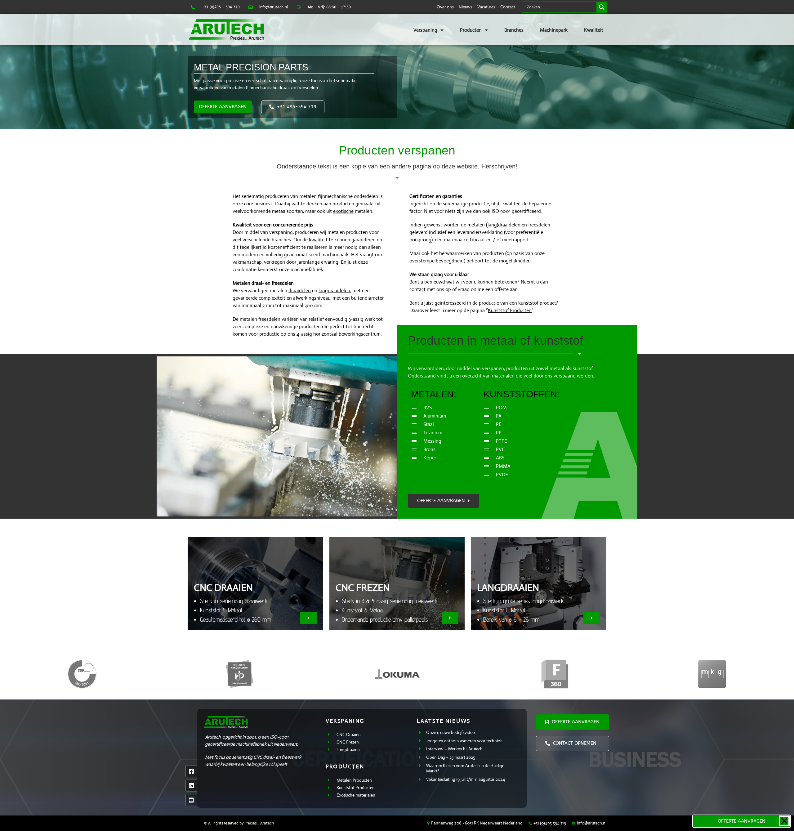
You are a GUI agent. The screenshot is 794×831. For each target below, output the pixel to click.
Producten (471, 30)
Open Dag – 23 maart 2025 (450, 757)
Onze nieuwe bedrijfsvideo (450, 732)
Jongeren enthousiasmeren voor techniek (464, 741)
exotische (343, 211)
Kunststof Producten (510, 310)
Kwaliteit (593, 30)
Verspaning (425, 30)
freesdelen (269, 319)
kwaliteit (318, 239)
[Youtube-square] (191, 800)
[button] (308, 618)
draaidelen (299, 290)
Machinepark (554, 30)
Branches (514, 30)
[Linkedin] (191, 786)
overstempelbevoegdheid (436, 260)
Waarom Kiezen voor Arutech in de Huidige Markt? (465, 768)
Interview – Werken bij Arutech (454, 749)
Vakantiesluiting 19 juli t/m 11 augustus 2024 (465, 779)
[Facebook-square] (191, 771)
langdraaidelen (334, 290)
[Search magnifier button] (601, 7)
